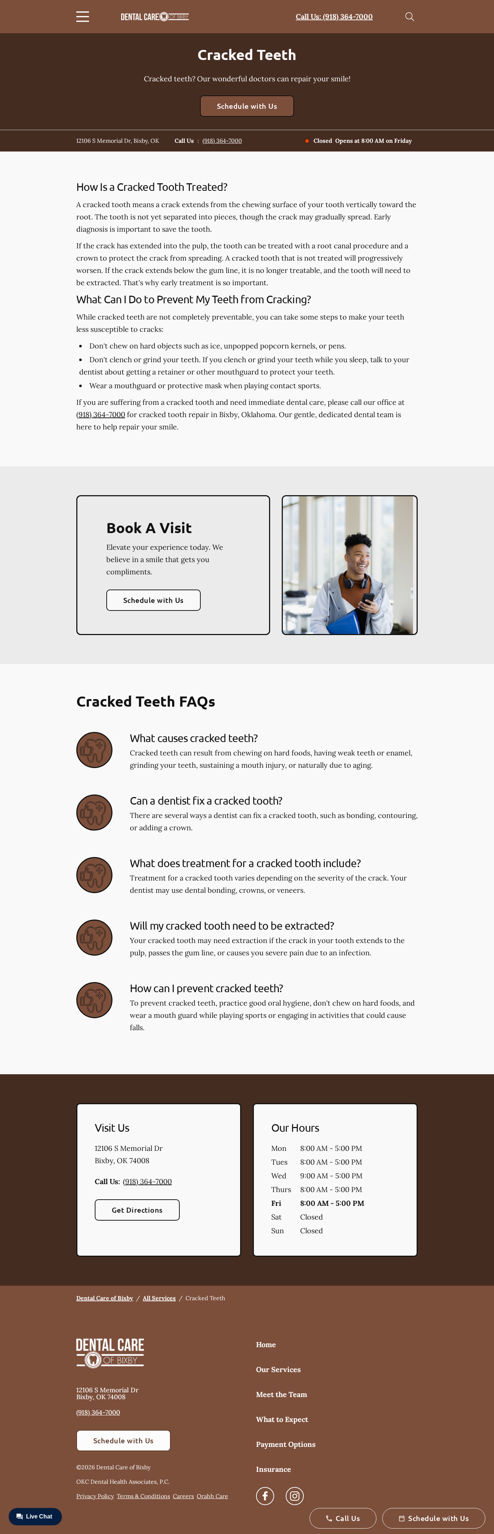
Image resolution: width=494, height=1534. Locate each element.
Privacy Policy (95, 1496)
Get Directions (137, 1209)
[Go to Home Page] (155, 16)
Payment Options (286, 1444)
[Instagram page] (295, 1496)
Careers (183, 1496)
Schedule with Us (247, 106)
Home (266, 1344)
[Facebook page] (265, 1496)
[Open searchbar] (410, 17)
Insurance (273, 1469)
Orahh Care (212, 1496)
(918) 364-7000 (222, 140)
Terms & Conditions (143, 1496)
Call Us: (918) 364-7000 (334, 16)
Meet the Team (281, 1394)
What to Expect (282, 1419)
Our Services (278, 1369)
